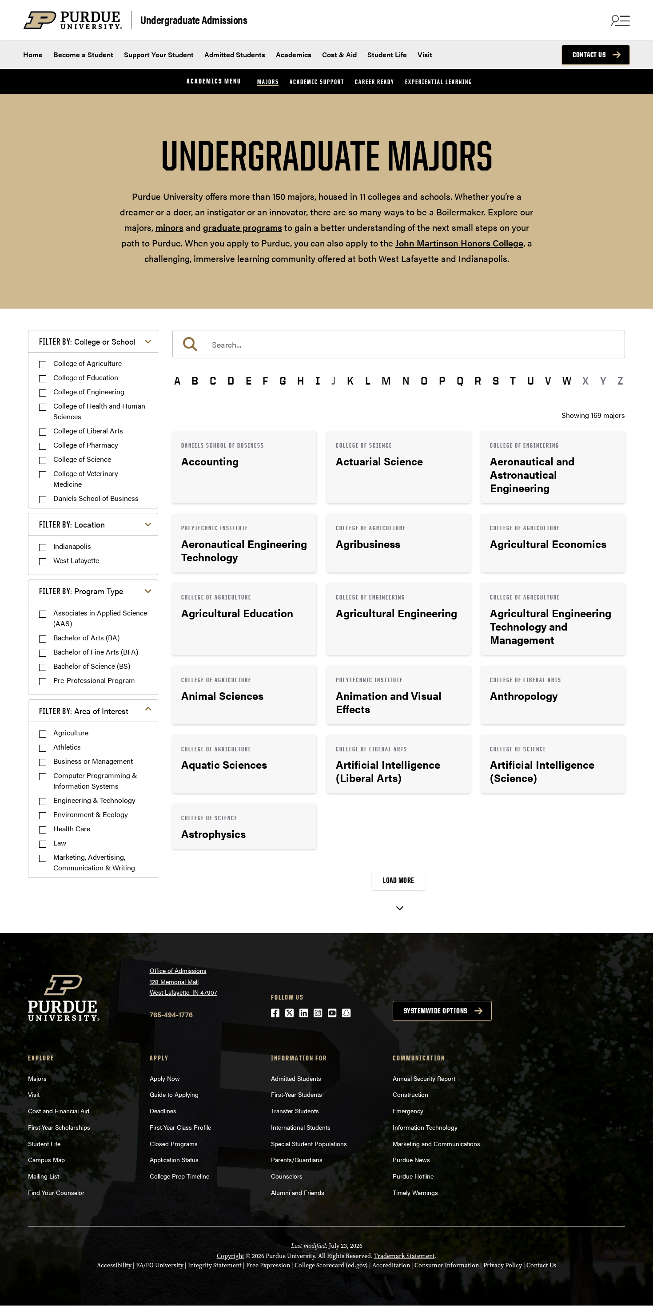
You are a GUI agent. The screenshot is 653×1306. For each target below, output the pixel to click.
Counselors (287, 1175)
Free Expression (268, 1265)
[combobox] (398, 344)
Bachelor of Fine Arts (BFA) (95, 652)
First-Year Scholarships (59, 1127)
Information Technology (425, 1127)
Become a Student (83, 54)
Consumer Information (446, 1265)
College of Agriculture (87, 363)
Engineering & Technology (94, 800)
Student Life (387, 54)
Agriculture (70, 732)
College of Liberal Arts (88, 430)
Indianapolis (72, 546)
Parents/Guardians (297, 1159)
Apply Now (165, 1078)
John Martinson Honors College (459, 242)
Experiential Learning (438, 81)
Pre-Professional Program (94, 680)
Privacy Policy (502, 1265)
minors (169, 227)
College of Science (82, 459)
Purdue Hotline (413, 1175)
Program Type (81, 590)
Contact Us (589, 54)
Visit (425, 54)
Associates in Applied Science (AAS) (100, 617)
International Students (300, 1127)
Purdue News (411, 1159)
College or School (87, 341)
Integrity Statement (215, 1265)
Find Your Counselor (56, 1192)
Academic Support (317, 81)
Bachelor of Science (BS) (91, 666)
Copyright (230, 1256)
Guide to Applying (174, 1094)
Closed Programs (174, 1143)
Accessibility (114, 1265)
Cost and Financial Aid (58, 1110)
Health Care (71, 828)
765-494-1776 (171, 1014)
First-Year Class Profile (180, 1127)
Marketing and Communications (436, 1143)
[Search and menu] (619, 20)
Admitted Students (234, 54)
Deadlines (163, 1110)
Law (59, 843)
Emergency (408, 1110)
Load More (398, 880)
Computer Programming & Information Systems (95, 780)
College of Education (85, 377)
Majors (268, 81)
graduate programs (242, 227)
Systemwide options (435, 1010)
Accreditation (391, 1265)
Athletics (67, 747)
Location (72, 524)
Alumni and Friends (297, 1192)
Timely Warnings (415, 1192)
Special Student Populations (309, 1143)
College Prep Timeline (179, 1175)
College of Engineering (88, 391)
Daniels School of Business (96, 498)
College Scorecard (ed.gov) (331, 1265)
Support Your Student (159, 54)
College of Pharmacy (85, 445)
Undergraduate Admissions (193, 19)
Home (33, 54)
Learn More (244, 467)
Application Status (174, 1159)
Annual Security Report (424, 1078)
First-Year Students (296, 1094)
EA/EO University (159, 1265)
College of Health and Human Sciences (99, 411)
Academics (293, 54)
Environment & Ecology (90, 814)
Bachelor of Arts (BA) (86, 637)
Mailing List (43, 1175)
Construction (410, 1094)
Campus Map (46, 1159)
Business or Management (93, 761)
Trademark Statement (404, 1256)
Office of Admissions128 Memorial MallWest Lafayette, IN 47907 (183, 981)
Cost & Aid (339, 54)
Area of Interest (83, 710)
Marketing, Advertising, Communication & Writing (94, 862)
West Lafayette (76, 560)
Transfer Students (295, 1110)
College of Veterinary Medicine (85, 478)
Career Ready (374, 81)
